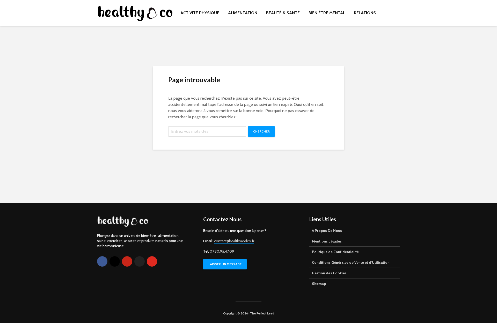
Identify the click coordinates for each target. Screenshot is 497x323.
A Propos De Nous (327, 230)
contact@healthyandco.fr (234, 241)
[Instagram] (114, 261)
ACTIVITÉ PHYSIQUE (199, 12)
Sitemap (319, 283)
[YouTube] (152, 261)
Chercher (261, 131)
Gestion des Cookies (329, 273)
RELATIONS (365, 12)
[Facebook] (102, 261)
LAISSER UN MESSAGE (225, 264)
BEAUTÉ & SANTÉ (283, 12)
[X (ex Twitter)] (139, 261)
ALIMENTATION (242, 12)
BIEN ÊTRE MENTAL (327, 12)
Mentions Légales (327, 241)
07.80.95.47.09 (222, 251)
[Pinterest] (127, 261)
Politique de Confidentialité (335, 251)
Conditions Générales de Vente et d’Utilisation (351, 262)
